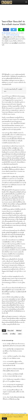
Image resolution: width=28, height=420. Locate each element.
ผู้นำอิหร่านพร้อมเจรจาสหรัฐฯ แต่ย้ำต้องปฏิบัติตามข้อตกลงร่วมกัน (13, 370)
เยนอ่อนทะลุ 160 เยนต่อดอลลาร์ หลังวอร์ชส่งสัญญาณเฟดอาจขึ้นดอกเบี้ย (13, 385)
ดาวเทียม (15, 43)
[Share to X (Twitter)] (13, 29)
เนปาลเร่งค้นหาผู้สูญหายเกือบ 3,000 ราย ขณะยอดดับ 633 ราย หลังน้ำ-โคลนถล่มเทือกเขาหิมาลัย (13, 363)
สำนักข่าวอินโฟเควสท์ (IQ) (12, 35)
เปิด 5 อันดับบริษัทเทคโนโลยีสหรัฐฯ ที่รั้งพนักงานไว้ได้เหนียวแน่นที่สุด (14, 398)
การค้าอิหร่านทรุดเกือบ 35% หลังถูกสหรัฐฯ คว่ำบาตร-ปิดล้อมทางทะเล (14, 357)
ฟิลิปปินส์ (18, 330)
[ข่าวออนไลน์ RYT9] (6, 2)
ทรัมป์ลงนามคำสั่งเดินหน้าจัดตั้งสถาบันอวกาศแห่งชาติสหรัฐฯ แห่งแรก (13, 375)
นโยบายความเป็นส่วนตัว (7, 416)
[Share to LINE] (21, 29)
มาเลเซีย (5, 334)
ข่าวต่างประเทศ (6, 33)
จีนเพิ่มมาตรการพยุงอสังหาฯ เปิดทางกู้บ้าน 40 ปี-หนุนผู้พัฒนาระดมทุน (14, 380)
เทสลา (6, 39)
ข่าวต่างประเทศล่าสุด (7, 340)
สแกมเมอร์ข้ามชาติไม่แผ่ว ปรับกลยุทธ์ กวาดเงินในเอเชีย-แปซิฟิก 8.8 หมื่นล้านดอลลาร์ (13, 392)
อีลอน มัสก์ (6, 37)
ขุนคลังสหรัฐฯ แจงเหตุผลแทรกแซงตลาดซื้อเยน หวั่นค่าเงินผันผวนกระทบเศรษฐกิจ (13, 351)
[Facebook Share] (6, 29)
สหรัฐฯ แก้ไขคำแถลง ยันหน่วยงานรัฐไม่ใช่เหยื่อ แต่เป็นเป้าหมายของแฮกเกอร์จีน (14, 344)
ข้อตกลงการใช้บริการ (18, 416)
